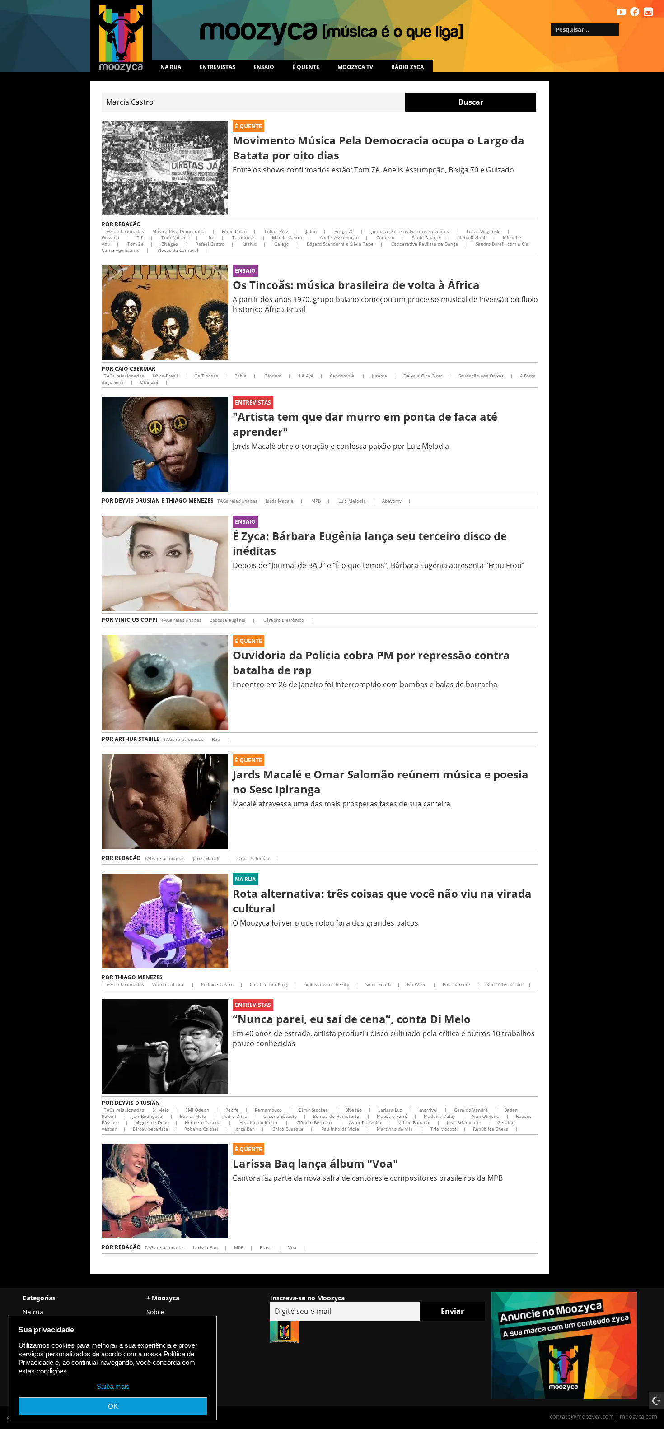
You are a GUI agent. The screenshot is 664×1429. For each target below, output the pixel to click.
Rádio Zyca (407, 67)
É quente (305, 67)
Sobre (155, 1312)
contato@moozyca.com (582, 1416)
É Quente (248, 126)
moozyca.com (638, 1416)
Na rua (170, 67)
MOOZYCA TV (355, 67)
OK (113, 1406)
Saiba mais (113, 1386)
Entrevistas (217, 67)
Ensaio (263, 67)
